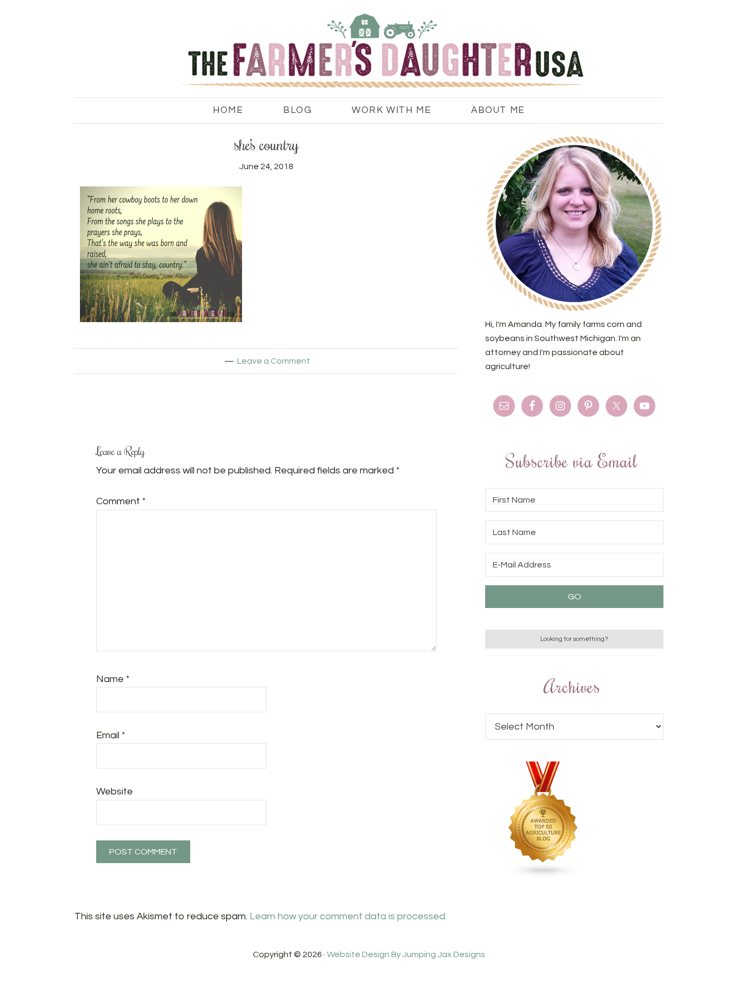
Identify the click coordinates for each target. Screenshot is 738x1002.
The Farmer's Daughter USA (369, 51)
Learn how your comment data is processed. (348, 916)
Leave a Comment (273, 361)
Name (113, 679)
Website (114, 791)
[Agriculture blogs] (543, 875)
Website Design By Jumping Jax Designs (406, 954)
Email (110, 735)
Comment (121, 501)
